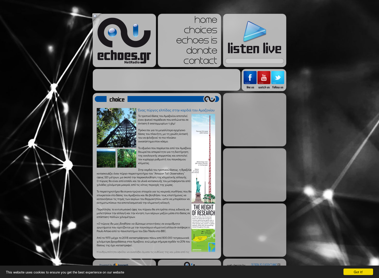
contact (200, 62)
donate (201, 52)
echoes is (196, 41)
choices (200, 31)
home (206, 21)
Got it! (358, 271)
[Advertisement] (166, 80)
